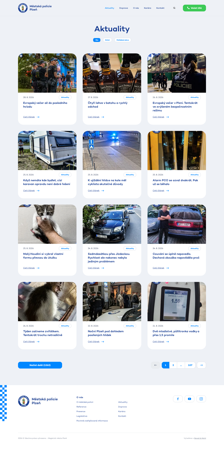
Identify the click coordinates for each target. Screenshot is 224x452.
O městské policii (84, 402)
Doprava (122, 406)
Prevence (80, 411)
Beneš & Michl (200, 438)
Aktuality (123, 402)
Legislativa (81, 416)
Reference (81, 406)
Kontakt (122, 416)
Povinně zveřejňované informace (92, 420)
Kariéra (121, 411)
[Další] (201, 365)
